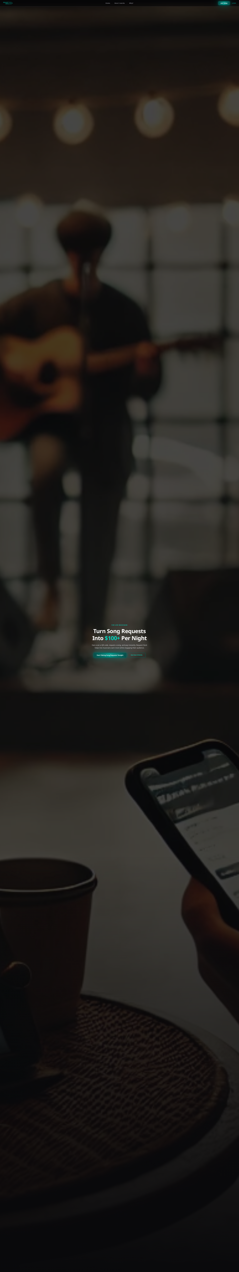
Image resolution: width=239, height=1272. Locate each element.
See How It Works (136, 655)
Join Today (224, 3)
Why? (131, 3)
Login (234, 3)
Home (108, 3)
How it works (120, 3)
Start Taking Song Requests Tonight (110, 655)
